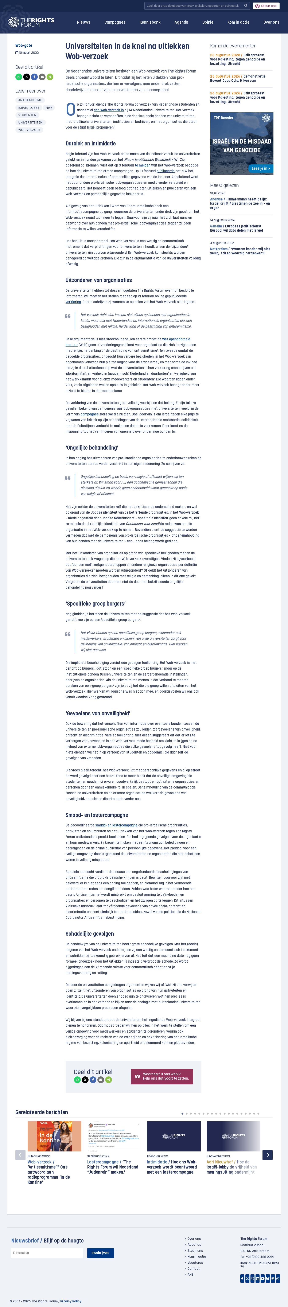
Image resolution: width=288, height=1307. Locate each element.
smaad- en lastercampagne (116, 825)
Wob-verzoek (29, 130)
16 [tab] (246, 1113)
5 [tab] (199, 1113)
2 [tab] (186, 1113)
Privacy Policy (70, 1301)
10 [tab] (220, 1113)
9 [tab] (216, 1113)
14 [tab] (237, 1113)
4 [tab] (195, 1113)
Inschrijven (100, 1253)
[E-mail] (42, 77)
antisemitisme (30, 100)
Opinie (208, 23)
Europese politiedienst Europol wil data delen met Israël (236, 228)
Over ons (272, 23)
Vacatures (195, 1262)
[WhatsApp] (18, 77)
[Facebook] (34, 77)
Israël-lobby (28, 108)
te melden (142, 165)
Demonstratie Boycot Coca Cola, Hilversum (237, 79)
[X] (26, 77)
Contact (194, 1269)
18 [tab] (254, 1113)
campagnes (90, 414)
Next (267, 1155)
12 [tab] (229, 1113)
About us (194, 1245)
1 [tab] (182, 1113)
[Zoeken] (246, 6)
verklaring (73, 302)
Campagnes (115, 23)
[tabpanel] (54, 1155)
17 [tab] (250, 1113)
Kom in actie (238, 23)
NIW (49, 108)
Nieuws (83, 23)
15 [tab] (241, 1113)
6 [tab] (203, 1113)
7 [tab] (208, 1113)
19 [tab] (258, 1113)
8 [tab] (212, 1113)
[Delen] (50, 77)
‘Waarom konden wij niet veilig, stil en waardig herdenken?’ (240, 251)
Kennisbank (150, 23)
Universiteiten (30, 122)
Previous (20, 1155)
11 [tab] (224, 1113)
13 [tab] (233, 1113)
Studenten (27, 115)
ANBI (191, 1274)
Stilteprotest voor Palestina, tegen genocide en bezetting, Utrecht (237, 60)
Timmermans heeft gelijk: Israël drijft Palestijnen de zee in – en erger (240, 204)
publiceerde (166, 171)
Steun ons (269, 6)
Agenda (181, 23)
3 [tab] (191, 1113)
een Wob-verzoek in (109, 110)
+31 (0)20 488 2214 (260, 1257)
